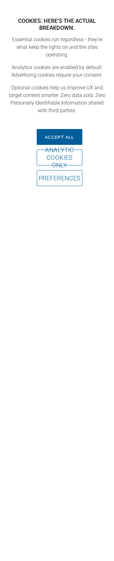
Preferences (59, 178)
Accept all (59, 137)
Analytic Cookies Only (59, 157)
